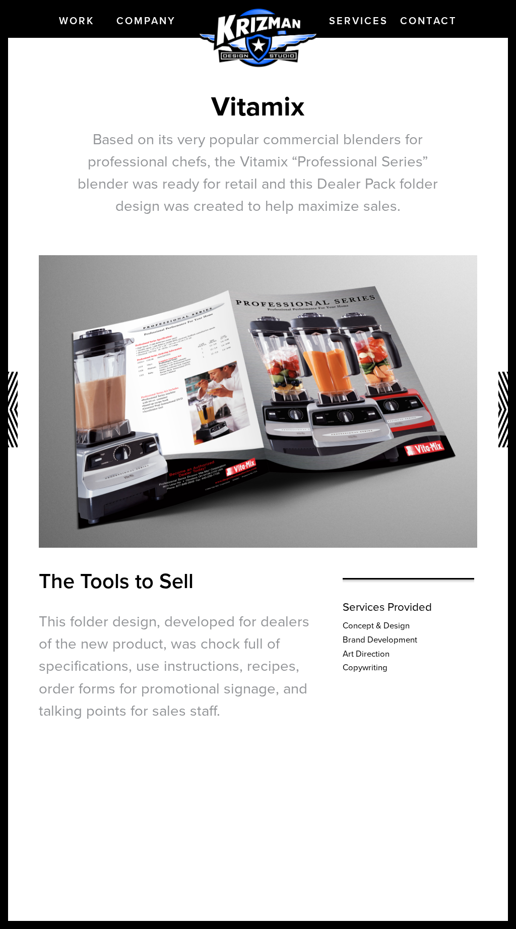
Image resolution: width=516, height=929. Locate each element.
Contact (428, 21)
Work (76, 21)
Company (146, 21)
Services (358, 21)
